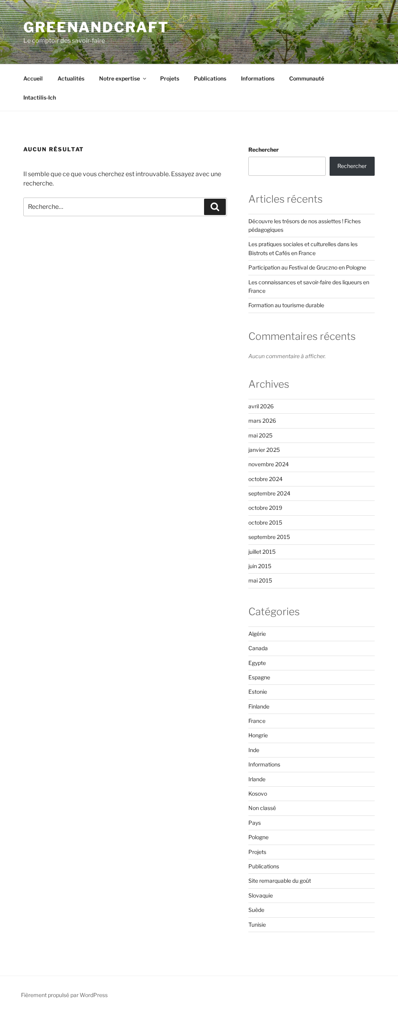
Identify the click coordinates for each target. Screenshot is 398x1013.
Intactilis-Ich (39, 97)
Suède (256, 909)
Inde (253, 750)
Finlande (258, 706)
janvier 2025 (264, 449)
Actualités (71, 78)
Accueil (33, 78)
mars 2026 (262, 420)
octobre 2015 (265, 522)
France (256, 720)
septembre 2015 (269, 537)
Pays (254, 822)
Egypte (257, 663)
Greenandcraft (96, 27)
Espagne (259, 677)
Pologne (258, 837)
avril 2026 (261, 406)
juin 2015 (259, 566)
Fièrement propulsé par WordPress (64, 995)
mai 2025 (260, 435)
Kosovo (257, 793)
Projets (169, 78)
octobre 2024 (265, 479)
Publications (210, 78)
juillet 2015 (262, 551)
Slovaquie (260, 895)
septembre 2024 (269, 493)
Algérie (257, 633)
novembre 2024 (268, 464)
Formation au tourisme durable (286, 305)
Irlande (256, 779)
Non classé (262, 808)
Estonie (257, 691)
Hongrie (258, 735)
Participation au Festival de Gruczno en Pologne (307, 267)
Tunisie (257, 924)
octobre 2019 (265, 507)
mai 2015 (260, 580)
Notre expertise (119, 78)
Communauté (306, 78)
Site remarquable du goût (279, 880)
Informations (257, 78)
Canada (258, 648)
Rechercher (263, 149)
